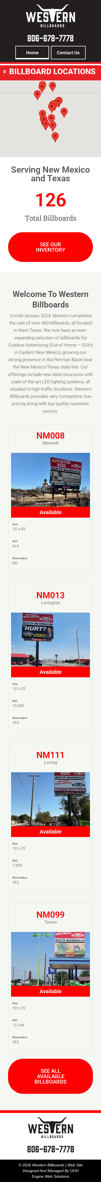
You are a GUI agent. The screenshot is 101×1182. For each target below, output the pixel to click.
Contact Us (68, 52)
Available (51, 512)
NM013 (50, 595)
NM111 (50, 755)
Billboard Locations (52, 71)
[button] (50, 71)
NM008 (50, 436)
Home (32, 52)
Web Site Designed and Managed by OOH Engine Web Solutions (53, 1170)
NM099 (50, 915)
